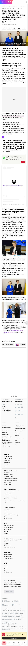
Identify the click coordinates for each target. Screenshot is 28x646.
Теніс (5, 568)
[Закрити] (25, 634)
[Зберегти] (24, 28)
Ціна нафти (6, 509)
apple (16, 601)
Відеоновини (7, 462)
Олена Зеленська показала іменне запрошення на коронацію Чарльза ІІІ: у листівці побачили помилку (13, 116)
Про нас (3, 422)
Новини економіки (9, 507)
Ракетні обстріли (8, 472)
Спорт (5, 563)
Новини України (8, 458)
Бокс (5, 565)
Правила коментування (20, 428)
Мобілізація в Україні (10, 489)
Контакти (17, 433)
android (6, 601)
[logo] (9, 2)
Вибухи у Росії (7, 482)
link (15, 407)
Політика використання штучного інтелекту (7, 443)
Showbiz (3, 6)
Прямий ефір (7, 460)
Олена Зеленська (11, 24)
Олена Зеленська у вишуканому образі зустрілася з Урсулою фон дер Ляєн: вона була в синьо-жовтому (20, 6)
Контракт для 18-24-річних (10, 497)
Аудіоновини (7, 464)
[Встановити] (14, 636)
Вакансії (17, 435)
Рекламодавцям (5, 434)
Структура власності (19, 437)
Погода (5, 466)
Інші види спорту (8, 572)
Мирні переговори (8, 476)
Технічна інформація (19, 430)
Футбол (6, 566)
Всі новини (7, 454)
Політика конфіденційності (6, 440)
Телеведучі (4, 432)
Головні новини (8, 456)
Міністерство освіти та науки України (13, 540)
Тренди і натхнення (8, 558)
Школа (5, 541)
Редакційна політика (6, 427)
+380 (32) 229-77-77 (10, 625)
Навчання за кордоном (9, 547)
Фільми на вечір (8, 529)
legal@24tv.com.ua (18, 626)
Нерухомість (7, 552)
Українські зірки (10, 6)
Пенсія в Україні (8, 518)
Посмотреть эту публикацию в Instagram (13, 185)
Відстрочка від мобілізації (10, 498)
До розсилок (9, 591)
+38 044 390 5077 (19, 401)
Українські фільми (8, 527)
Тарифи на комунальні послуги (11, 514)
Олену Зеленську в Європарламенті (13, 331)
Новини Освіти (8, 538)
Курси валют (7, 511)
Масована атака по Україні (10, 480)
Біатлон (6, 570)
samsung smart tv (16, 605)
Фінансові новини (8, 513)
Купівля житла (7, 556)
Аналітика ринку (8, 554)
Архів (16, 440)
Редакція (4, 425)
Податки (6, 516)
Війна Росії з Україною (10, 471)
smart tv (6, 605)
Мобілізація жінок (8, 495)
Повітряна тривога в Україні (10, 478)
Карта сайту (17, 442)
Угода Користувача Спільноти (19, 426)
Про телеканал (5, 429)
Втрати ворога (7, 484)
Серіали (6, 533)
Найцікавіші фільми (9, 525)
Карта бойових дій (8, 474)
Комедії (6, 531)
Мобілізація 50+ (7, 493)
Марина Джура (8, 21)
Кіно (5, 523)
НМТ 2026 (6, 543)
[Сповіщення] (26, 2)
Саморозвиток (7, 545)
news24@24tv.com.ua (7, 401)
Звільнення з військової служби (11, 491)
